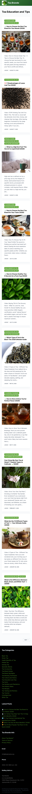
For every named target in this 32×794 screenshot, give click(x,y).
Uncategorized (6, 695)
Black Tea (5, 656)
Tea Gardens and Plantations (13, 456)
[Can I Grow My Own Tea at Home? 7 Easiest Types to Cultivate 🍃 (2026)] (16, 477)
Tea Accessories (7, 669)
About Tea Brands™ (8, 738)
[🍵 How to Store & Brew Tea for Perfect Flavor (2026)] (16, 414)
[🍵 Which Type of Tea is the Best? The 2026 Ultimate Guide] (16, 352)
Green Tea (5, 658)
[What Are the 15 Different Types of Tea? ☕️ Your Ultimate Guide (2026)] (16, 538)
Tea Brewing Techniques (11, 393)
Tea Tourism (5, 693)
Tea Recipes (5, 688)
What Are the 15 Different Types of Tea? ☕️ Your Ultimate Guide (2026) (15, 523)
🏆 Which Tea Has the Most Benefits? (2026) (16, 722)
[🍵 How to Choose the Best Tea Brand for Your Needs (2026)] (16, 41)
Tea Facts (22, 576)
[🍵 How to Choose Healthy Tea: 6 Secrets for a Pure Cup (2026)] (16, 289)
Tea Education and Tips (11, 23)
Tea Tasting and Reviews (12, 143)
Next (26, 639)
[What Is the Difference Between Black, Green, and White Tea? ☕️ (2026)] (16, 597)
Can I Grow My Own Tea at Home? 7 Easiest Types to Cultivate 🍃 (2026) (13, 462)
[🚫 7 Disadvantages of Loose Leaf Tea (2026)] (16, 98)
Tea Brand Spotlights (8, 673)
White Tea (5, 697)
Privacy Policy (6, 742)
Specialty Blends (10, 138)
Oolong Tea (5, 664)
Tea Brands (13, 3)
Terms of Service (7, 740)
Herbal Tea (5, 662)
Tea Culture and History (9, 678)
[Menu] (29, 3)
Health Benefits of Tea (11, 268)
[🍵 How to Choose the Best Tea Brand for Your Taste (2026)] (16, 225)
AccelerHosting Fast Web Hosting (18, 789)
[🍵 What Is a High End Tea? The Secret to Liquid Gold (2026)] (16, 162)
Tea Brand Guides (10, 20)
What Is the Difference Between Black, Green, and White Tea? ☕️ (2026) (15, 582)
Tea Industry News (7, 686)
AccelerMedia (17, 790)
